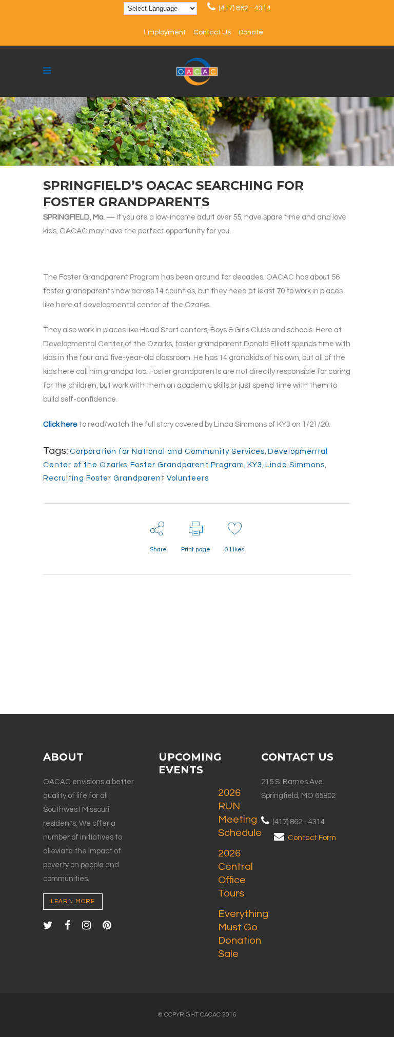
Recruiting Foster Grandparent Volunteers (126, 478)
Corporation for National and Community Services (167, 451)
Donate (251, 32)
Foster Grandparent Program (187, 465)
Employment (165, 32)
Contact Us (212, 32)
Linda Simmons (295, 465)
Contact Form (312, 838)
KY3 (254, 465)
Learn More (73, 901)
